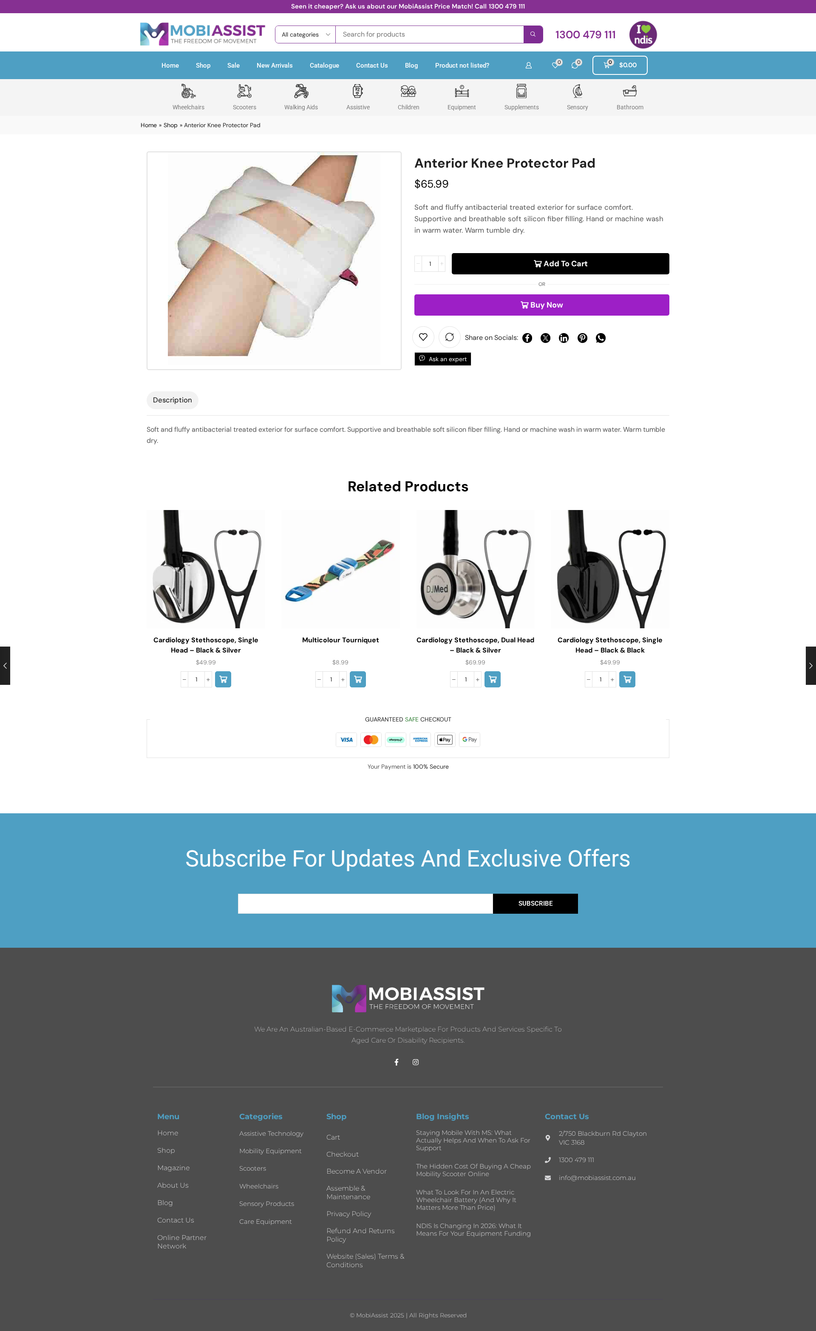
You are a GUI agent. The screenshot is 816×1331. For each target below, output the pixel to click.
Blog (411, 65)
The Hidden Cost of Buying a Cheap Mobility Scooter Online (473, 1170)
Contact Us (372, 65)
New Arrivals (275, 65)
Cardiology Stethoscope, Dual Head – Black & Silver (475, 645)
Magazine (173, 1168)
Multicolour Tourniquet (340, 640)
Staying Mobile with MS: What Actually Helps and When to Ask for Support (473, 1140)
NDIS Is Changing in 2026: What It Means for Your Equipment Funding (473, 1229)
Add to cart (566, 264)
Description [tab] (172, 400)
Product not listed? (462, 65)
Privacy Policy (348, 1214)
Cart (333, 1137)
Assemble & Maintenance (348, 1192)
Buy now (546, 305)
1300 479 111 (507, 6)
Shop (203, 65)
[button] (585, 34)
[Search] (533, 34)
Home (170, 65)
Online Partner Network (182, 1242)
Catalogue (324, 65)
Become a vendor (356, 1171)
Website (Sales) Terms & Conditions (365, 1260)
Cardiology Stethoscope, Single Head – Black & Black (610, 645)
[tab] (172, 400)
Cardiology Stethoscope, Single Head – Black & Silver (205, 645)
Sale (233, 65)
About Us (173, 1185)
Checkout (342, 1154)
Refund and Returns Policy (360, 1235)
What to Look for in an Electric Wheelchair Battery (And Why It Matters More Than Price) (466, 1199)
